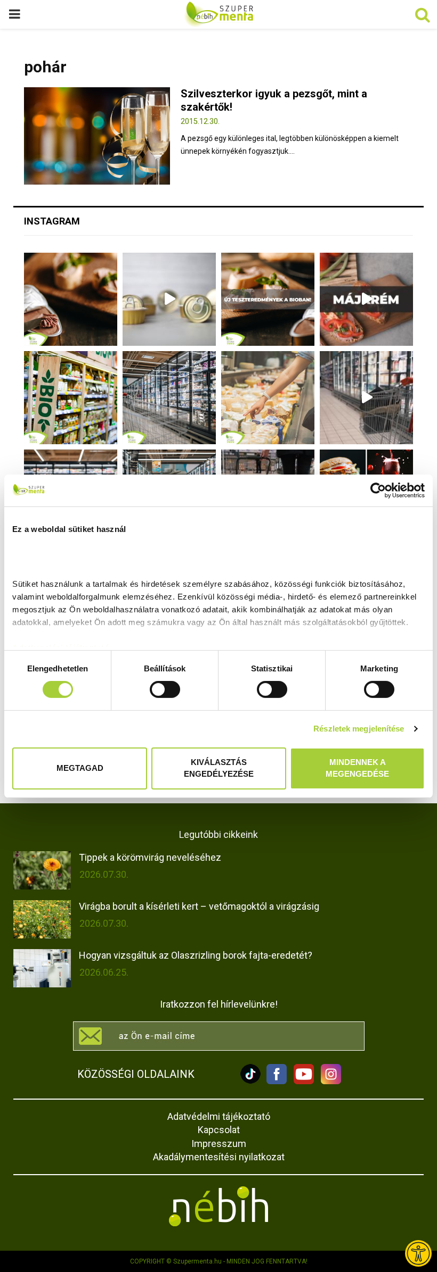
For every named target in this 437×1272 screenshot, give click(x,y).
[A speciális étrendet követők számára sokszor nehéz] (70, 397)
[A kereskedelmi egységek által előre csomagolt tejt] (267, 397)
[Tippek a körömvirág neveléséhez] (42, 870)
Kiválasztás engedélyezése (219, 768)
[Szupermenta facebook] (276, 1081)
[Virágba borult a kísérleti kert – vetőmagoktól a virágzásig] (42, 919)
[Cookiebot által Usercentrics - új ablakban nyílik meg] (378, 490)
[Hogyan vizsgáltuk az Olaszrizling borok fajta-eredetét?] (42, 968)
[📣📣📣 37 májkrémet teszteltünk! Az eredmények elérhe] (267, 299)
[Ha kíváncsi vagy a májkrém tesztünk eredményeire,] (169, 299)
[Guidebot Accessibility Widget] (418, 1253)
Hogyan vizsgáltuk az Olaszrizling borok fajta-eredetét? (195, 955)
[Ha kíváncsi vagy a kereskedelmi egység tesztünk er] (366, 397)
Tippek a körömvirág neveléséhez (150, 857)
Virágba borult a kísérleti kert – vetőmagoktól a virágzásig (199, 906)
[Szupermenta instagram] (328, 1081)
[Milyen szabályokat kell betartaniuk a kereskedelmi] (169, 397)
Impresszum (218, 1143)
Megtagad (79, 767)
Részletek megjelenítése (358, 728)
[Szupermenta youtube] (301, 1081)
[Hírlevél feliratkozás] (218, 1036)
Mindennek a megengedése (357, 768)
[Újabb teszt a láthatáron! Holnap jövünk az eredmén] (366, 299)
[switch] (165, 689)
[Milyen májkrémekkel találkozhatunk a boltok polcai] (70, 299)
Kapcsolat (219, 1129)
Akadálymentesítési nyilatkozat (219, 1156)
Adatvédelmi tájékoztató (218, 1116)
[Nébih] (218, 1206)
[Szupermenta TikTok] (250, 1081)
